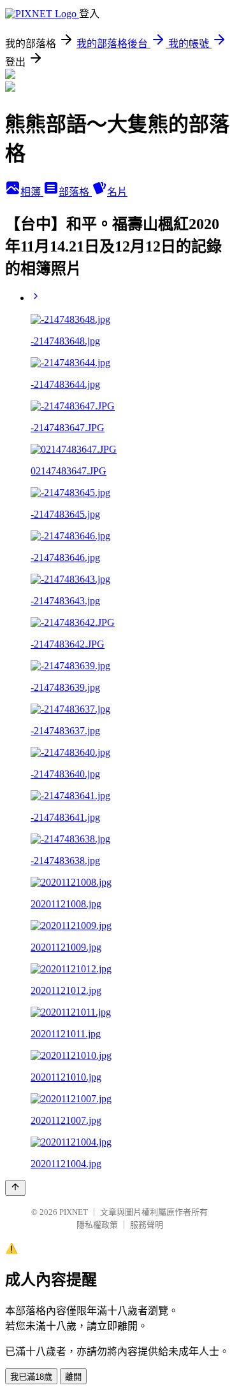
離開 (73, 1377)
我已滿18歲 (31, 1377)
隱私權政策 (97, 1225)
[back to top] (15, 1188)
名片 (117, 192)
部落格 (75, 192)
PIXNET (73, 1212)
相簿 (31, 192)
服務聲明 (146, 1225)
